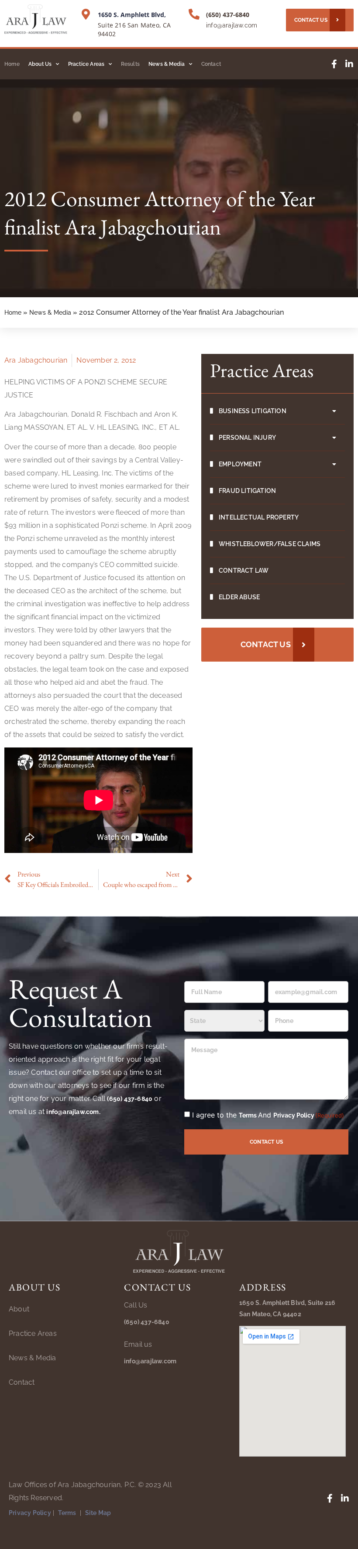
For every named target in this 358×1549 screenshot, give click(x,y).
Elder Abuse (239, 597)
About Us (40, 64)
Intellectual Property (259, 517)
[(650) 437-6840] (194, 14)
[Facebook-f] (334, 64)
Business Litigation (252, 411)
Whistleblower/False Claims (269, 543)
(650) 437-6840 (227, 14)
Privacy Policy (293, 1115)
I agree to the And (268, 1114)
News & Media (166, 64)
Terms (248, 1115)
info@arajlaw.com (231, 25)
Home (12, 64)
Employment (240, 464)
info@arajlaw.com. (73, 1111)
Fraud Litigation (247, 490)
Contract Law (243, 570)
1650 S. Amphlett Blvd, (132, 14)
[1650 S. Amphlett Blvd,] (85, 14)
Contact (211, 64)
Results (130, 64)
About (19, 1309)
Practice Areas (86, 64)
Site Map (98, 1512)
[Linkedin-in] (349, 64)
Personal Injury (247, 437)
